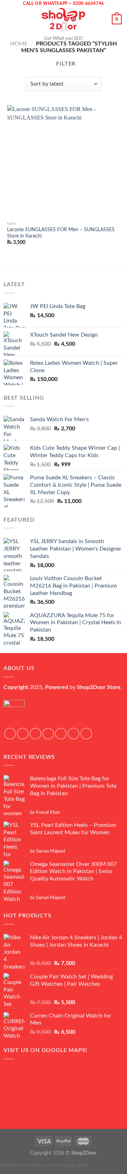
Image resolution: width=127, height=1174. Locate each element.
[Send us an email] (61, 733)
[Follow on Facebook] (10, 733)
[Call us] (73, 733)
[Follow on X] (48, 733)
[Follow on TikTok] (35, 733)
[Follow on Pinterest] (86, 733)
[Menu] (9, 19)
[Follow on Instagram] (23, 733)
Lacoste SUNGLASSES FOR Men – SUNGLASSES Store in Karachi (61, 233)
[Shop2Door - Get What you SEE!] (63, 19)
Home (19, 44)
